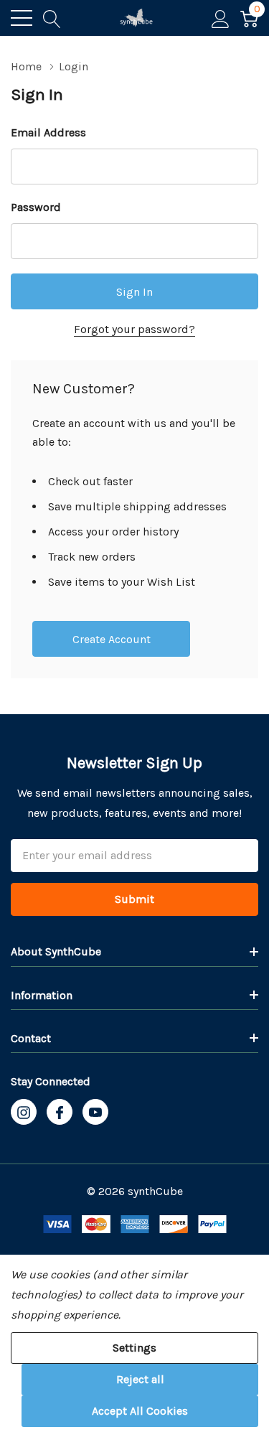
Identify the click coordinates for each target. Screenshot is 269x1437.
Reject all (140, 1379)
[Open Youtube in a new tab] (95, 1112)
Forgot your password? (134, 329)
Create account (111, 639)
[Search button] (52, 18)
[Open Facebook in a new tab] (59, 1112)
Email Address (48, 132)
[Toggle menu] (21, 18)
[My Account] (221, 18)
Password (36, 207)
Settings (134, 1347)
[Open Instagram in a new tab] (23, 1112)
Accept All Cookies (140, 1411)
